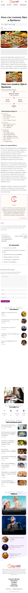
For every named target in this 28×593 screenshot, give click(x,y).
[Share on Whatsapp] (8, 24)
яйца (5, 229)
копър (2, 227)
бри (12, 226)
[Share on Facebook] (4, 24)
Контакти (14, 580)
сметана (20, 227)
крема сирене (7, 227)
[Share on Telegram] (12, 24)
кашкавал (23, 226)
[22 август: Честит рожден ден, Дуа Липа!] (24, 335)
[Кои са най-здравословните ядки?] (24, 342)
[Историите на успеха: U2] (24, 328)
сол (23, 227)
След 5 (5, 28)
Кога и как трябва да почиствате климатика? (8, 465)
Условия (14, 582)
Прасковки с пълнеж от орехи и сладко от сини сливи (8, 473)
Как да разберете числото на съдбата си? (8, 482)
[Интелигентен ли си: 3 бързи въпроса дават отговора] (22, 434)
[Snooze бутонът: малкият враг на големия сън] (24, 321)
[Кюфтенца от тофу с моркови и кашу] (5, 555)
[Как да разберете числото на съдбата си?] (22, 482)
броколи (16, 226)
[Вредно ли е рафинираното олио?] (24, 314)
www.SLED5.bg (22, 218)
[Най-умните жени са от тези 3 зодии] (22, 427)
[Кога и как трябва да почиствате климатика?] (22, 465)
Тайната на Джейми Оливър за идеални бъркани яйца (7, 442)
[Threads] (24, 412)
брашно (9, 226)
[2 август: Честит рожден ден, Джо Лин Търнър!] (14, 525)
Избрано (14, 494)
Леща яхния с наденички (11, 259)
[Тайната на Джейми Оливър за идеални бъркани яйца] (22, 442)
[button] (2, 1)
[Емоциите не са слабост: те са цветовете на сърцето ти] (14, 505)
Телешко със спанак (10, 248)
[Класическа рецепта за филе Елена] (22, 458)
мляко (16, 227)
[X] (11, 412)
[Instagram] (17, 412)
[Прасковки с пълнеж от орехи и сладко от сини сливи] (22, 474)
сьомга (2, 229)
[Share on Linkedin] (10, 24)
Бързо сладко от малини (11, 257)
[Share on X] (6, 24)
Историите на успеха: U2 (8, 327)
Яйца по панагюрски (10, 262)
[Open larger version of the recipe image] (14, 77)
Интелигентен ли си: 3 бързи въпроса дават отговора (8, 433)
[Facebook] (4, 412)
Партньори (14, 586)
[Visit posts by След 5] (2, 28)
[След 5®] (14, 1)
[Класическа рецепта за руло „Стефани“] (5, 539)
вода (19, 226)
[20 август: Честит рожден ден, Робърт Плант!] (5, 547)
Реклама (14, 584)
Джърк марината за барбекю (13, 254)
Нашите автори (14, 579)
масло (12, 227)
